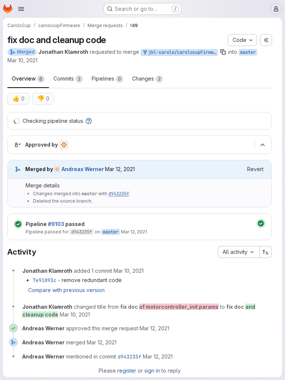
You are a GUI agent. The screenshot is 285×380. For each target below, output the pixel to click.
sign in (152, 370)
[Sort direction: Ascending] (266, 252)
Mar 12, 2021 (134, 232)
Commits (67, 78)
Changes (146, 78)
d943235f (118, 194)
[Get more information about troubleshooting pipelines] (89, 121)
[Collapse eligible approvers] (262, 144)
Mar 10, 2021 (22, 60)
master (248, 52)
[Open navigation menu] (21, 9)
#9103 (56, 224)
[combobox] (238, 252)
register (126, 370)
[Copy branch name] (223, 52)
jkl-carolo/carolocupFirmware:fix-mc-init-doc (182, 52)
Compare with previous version (66, 290)
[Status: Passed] (18, 224)
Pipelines (106, 78)
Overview (27, 78)
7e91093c (44, 280)
